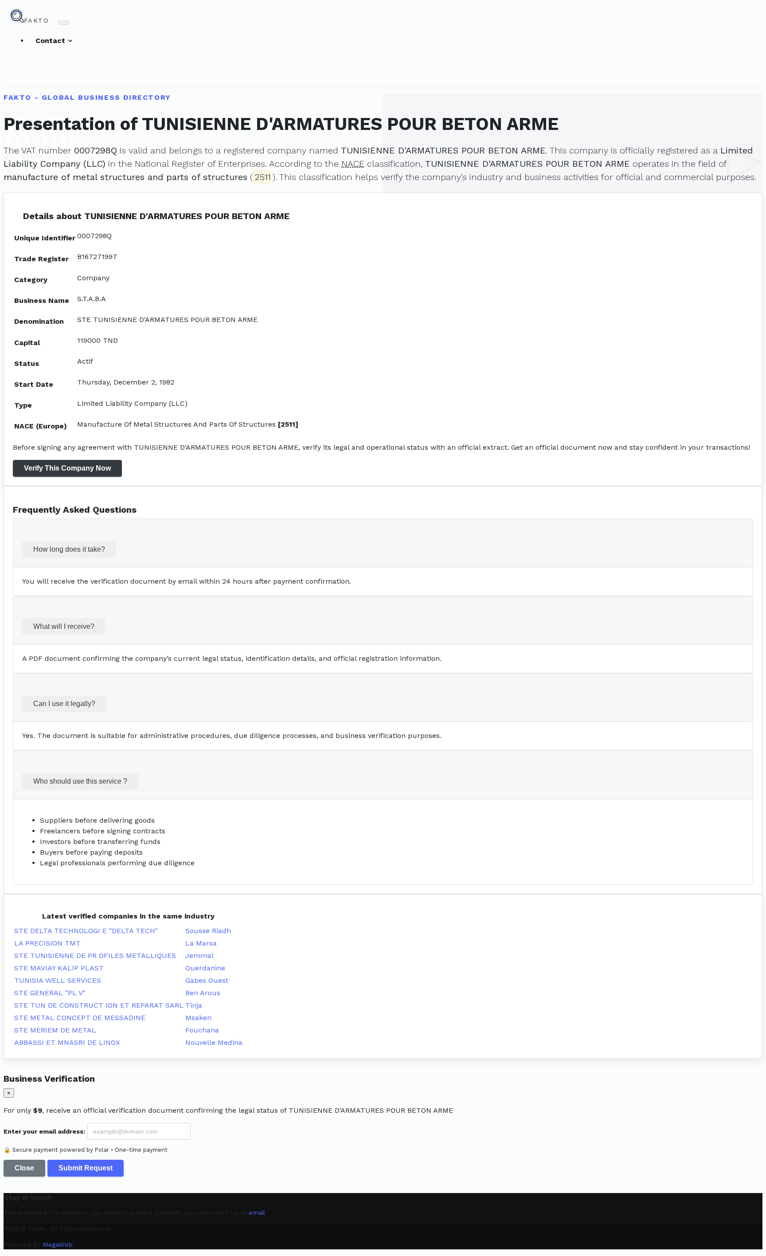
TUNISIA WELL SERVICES (57, 980)
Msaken (198, 1017)
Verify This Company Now (67, 468)
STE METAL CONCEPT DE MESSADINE (79, 1017)
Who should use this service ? (80, 781)
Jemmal (199, 955)
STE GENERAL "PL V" (50, 993)
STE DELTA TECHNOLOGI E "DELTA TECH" (86, 930)
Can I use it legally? (64, 703)
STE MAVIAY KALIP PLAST (59, 968)
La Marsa (201, 943)
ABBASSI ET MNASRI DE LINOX (67, 1042)
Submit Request (86, 1168)
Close (24, 1168)
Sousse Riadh (208, 930)
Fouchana (202, 1030)
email (257, 1212)
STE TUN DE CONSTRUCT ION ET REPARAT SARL (99, 1005)
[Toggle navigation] (64, 22)
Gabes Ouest (206, 980)
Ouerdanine (205, 968)
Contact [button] (51, 40)
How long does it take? (69, 549)
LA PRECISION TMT (47, 943)
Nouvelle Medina (213, 1042)
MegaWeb (58, 1244)
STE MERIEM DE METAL (55, 1030)
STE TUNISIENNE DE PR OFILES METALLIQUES (95, 955)
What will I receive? (63, 626)
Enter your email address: (44, 1131)
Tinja (193, 1005)
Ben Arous (202, 993)
